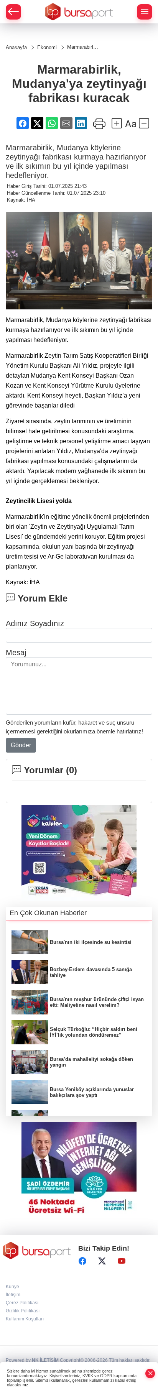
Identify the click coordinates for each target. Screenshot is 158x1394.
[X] (102, 1261)
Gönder (21, 745)
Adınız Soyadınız (35, 623)
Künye (12, 1286)
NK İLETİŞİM (45, 1360)
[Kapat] (150, 1373)
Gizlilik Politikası (23, 1310)
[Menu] (144, 12)
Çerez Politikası (22, 1302)
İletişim (13, 1294)
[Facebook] (82, 1261)
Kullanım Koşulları (25, 1319)
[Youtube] (121, 1261)
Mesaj (16, 652)
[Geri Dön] (13, 12)
